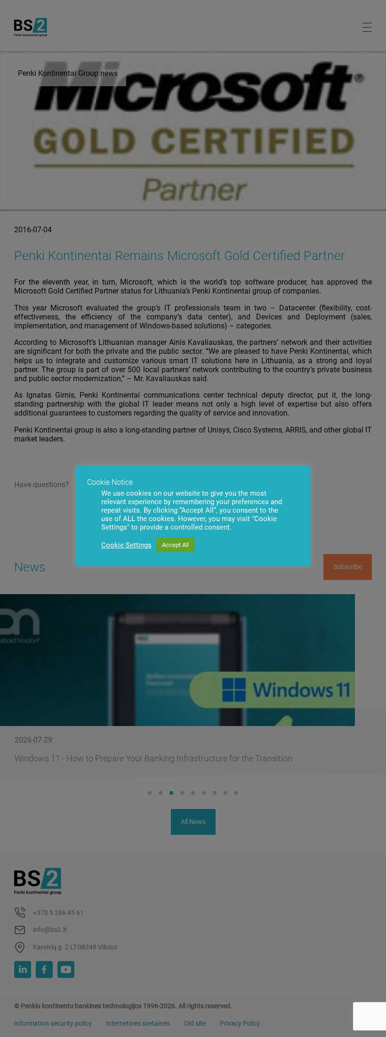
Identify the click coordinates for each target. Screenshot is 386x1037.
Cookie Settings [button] (126, 545)
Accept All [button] (175, 544)
